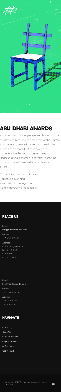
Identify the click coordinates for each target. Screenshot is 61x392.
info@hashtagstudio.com (14, 229)
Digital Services (10, 341)
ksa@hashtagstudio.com (14, 284)
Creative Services (10, 336)
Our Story (7, 327)
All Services (7, 346)
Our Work (7, 332)
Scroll (30, 104)
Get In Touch (8, 351)
